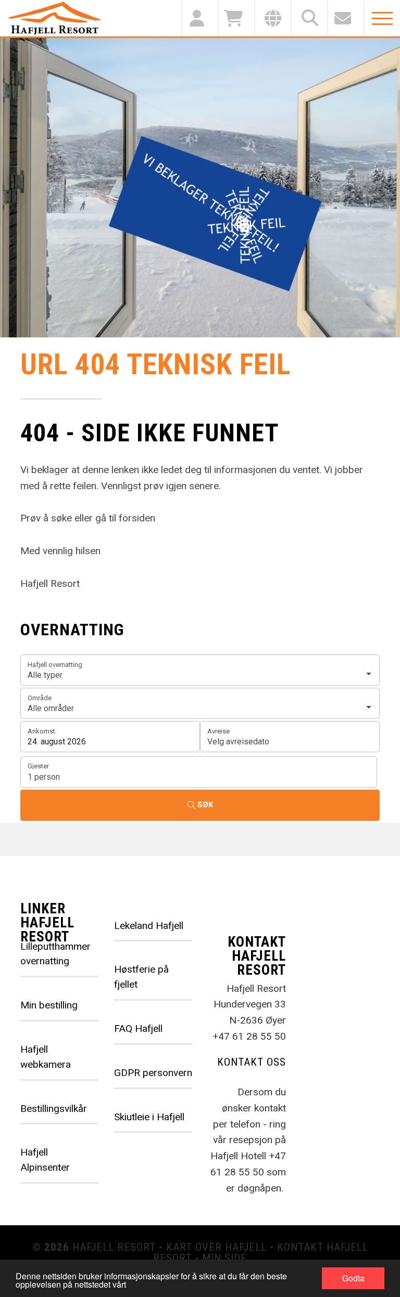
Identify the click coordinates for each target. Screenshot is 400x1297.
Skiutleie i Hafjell (149, 1117)
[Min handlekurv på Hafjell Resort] (236, 18)
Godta (353, 1278)
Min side (224, 1258)
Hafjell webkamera (45, 1056)
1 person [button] (44, 777)
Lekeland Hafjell (148, 926)
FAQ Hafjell (138, 1028)
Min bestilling (49, 1005)
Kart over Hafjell (216, 1247)
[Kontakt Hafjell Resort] (345, 18)
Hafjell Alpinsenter (45, 1159)
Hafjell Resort (114, 1247)
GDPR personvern (153, 1073)
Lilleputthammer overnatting (55, 953)
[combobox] (200, 670)
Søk (205, 804)
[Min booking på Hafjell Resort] (199, 18)
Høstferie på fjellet (141, 976)
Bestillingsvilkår (53, 1109)
